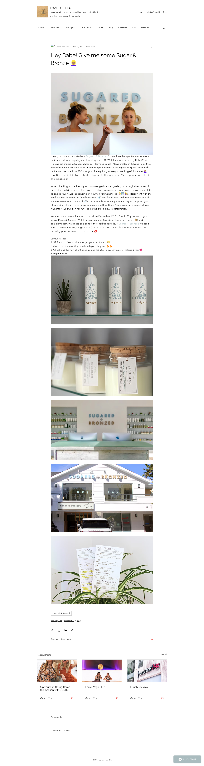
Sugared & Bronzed (61, 613)
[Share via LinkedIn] (65, 630)
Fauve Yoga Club (95, 687)
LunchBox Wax (139, 687)
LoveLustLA (86, 27)
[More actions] (151, 46)
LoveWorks (54, 27)
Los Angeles (70, 27)
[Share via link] (72, 630)
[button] (163, 28)
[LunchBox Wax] (147, 671)
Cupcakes (122, 27)
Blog (111, 27)
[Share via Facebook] (52, 630)
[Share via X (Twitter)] (58, 630)
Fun (134, 27)
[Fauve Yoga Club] (102, 671)
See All (164, 654)
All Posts (40, 27)
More (143, 27)
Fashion (99, 27)
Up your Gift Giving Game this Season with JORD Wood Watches (55, 688)
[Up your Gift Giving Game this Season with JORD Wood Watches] (57, 671)
